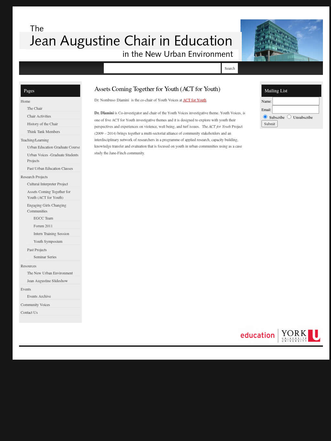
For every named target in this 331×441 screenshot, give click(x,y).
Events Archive (39, 296)
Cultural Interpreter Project (47, 183)
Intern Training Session (51, 233)
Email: (266, 109)
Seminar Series (45, 256)
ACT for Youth (194, 99)
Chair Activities (39, 115)
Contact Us (29, 312)
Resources (29, 265)
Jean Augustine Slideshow (47, 280)
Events (26, 289)
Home (25, 101)
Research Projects (34, 176)
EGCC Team (43, 218)
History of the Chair (42, 123)
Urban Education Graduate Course (53, 146)
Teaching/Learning (35, 139)
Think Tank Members (43, 131)
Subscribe (276, 117)
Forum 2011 (43, 225)
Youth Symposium (48, 241)
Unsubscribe (303, 117)
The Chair (34, 108)
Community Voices (35, 304)
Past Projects (37, 249)
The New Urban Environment (50, 272)
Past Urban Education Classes (50, 168)
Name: (267, 101)
